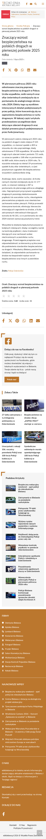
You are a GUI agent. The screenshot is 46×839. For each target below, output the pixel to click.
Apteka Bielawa (12, 627)
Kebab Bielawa (11, 671)
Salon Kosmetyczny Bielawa (17, 653)
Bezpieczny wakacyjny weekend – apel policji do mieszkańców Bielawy (28, 488)
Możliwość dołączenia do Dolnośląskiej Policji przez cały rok (28, 537)
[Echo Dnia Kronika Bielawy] (10, 4)
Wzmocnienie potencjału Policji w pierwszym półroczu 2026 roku (27, 580)
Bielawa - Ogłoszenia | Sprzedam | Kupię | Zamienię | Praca (25, 14)
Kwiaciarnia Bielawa (14, 636)
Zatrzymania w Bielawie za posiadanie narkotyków (29, 500)
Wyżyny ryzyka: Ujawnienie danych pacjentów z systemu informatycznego (27, 524)
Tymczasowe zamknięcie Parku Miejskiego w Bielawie (24, 708)
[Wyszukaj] (35, 4)
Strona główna (7, 26)
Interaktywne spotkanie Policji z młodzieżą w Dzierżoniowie (29, 558)
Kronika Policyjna (23, 26)
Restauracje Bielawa (14, 666)
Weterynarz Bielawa (14, 640)
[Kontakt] (31, 4)
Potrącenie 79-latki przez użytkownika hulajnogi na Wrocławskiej (27, 511)
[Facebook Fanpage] (26, 4)
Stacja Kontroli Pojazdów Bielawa (20, 662)
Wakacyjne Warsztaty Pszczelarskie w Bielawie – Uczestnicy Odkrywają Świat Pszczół (23, 732)
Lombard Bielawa (12, 632)
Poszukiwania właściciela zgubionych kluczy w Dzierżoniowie (29, 569)
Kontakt (5, 798)
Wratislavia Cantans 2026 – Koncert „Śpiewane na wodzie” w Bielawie (21, 715)
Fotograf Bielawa (12, 645)
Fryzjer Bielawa (12, 649)
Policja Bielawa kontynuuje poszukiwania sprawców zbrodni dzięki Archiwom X (26, 595)
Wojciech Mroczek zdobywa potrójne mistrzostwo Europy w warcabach (22, 740)
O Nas (22, 825)
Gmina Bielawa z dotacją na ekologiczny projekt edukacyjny (23, 700)
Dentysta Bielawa (13, 623)
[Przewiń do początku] (39, 832)
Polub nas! (11, 380)
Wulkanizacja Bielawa (15, 658)
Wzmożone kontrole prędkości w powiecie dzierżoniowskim (28, 547)
